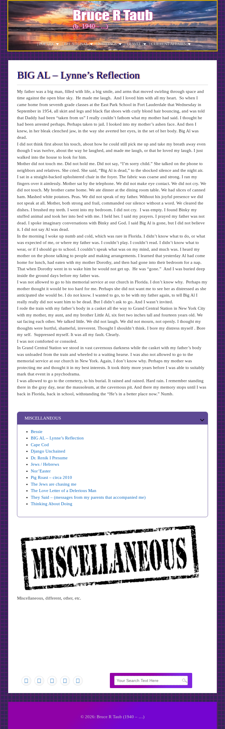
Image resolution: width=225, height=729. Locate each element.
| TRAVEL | (134, 44)
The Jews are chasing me (53, 484)
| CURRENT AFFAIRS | (168, 44)
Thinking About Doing (51, 503)
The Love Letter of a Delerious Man (63, 490)
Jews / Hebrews (45, 464)
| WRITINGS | (107, 44)
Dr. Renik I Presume (49, 458)
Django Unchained (48, 451)
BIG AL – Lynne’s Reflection (57, 438)
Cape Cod (40, 444)
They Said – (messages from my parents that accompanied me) (89, 497)
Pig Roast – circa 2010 (51, 477)
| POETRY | (46, 44)
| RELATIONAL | (76, 44)
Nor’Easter (41, 471)
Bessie (36, 431)
